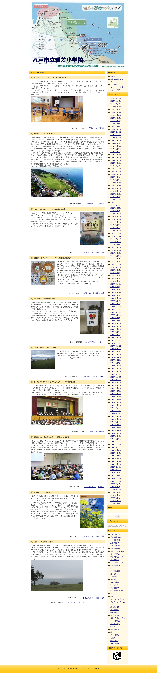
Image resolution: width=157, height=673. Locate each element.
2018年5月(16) (115, 326)
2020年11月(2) (115, 264)
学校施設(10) (114, 627)
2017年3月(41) (115, 366)
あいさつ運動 (115, 90)
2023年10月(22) (115, 171)
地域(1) (112, 638)
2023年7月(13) (115, 180)
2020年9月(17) (115, 270)
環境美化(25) (114, 607)
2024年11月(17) (115, 135)
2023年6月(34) (115, 183)
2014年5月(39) (115, 461)
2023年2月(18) (115, 194)
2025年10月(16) (115, 104)
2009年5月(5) (115, 504)
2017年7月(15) (115, 354)
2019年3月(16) (115, 298)
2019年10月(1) (115, 284)
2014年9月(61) (115, 450)
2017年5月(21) (115, 360)
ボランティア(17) (116, 562)
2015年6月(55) (115, 425)
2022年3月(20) (115, 225)
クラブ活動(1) (115, 644)
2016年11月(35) (115, 377)
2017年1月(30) (115, 371)
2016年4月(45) (115, 397)
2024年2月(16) (115, 160)
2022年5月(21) (115, 219)
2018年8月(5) (115, 318)
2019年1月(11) (115, 304)
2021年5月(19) (115, 253)
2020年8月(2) (115, 273)
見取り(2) (113, 596)
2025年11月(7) (115, 101)
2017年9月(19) (115, 349)
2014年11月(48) (115, 444)
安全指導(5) (114, 629)
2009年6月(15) (115, 501)
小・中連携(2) (115, 621)
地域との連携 (99, 293)
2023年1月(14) (115, 197)
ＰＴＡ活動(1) (115, 624)
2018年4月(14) (115, 329)
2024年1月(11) (115, 163)
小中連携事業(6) (116, 540)
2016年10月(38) (115, 380)
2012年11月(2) (115, 470)
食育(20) (113, 579)
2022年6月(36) (115, 216)
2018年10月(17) (115, 312)
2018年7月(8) (115, 321)
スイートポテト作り (117, 87)
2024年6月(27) (115, 149)
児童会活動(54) (115, 537)
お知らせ (101, 203)
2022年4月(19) (115, 222)
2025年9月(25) (115, 107)
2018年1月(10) (115, 337)
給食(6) (112, 568)
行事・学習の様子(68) (118, 618)
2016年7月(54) (115, 388)
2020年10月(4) (115, 267)
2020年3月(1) (115, 281)
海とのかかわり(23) (117, 599)
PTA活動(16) (114, 577)
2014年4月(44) (115, 464)
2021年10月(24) (115, 239)
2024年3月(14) (115, 157)
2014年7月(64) (115, 456)
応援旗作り (114, 84)
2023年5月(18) (115, 185)
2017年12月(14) (115, 340)
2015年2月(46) (115, 436)
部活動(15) (114, 585)
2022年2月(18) (115, 228)
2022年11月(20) (115, 202)
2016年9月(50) (115, 382)
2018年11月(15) (115, 309)
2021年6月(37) (115, 250)
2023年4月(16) (115, 188)
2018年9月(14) (115, 315)
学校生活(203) (115, 571)
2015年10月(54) (115, 413)
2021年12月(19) (115, 233)
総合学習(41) (114, 543)
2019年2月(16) (115, 301)
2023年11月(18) (115, 168)
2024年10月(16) (115, 138)
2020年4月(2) (115, 278)
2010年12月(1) (115, 478)
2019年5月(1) (115, 295)
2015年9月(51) (115, 416)
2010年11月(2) (115, 481)
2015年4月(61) (115, 430)
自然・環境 (100, 252)
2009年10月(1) (115, 490)
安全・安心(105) (116, 554)
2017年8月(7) (115, 351)
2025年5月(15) (115, 118)
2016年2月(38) (115, 402)
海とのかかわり (98, 376)
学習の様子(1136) (116, 557)
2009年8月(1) (115, 495)
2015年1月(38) (115, 439)
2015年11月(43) (115, 411)
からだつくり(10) (116, 591)
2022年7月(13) (115, 214)
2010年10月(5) (115, 484)
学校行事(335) (115, 534)
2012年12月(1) (115, 467)
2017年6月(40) (115, 357)
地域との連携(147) (117, 551)
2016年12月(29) (115, 374)
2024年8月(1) (115, 143)
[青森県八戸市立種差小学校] (78, 69)
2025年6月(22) (115, 115)
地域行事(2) (114, 641)
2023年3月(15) (115, 191)
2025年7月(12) (115, 112)
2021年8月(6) (115, 244)
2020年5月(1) (115, 275)
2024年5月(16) (115, 152)
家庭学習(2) (114, 582)
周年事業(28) (114, 610)
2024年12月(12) (115, 132)
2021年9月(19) (115, 242)
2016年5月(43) (115, 394)
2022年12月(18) (115, 200)
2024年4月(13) (115, 154)
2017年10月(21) (115, 346)
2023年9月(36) (115, 174)
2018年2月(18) (115, 335)
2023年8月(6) (115, 177)
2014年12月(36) (115, 442)
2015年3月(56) (115, 433)
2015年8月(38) (115, 419)
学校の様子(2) (115, 635)
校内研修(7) (114, 560)
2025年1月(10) (115, 129)
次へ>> (81, 602)
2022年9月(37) (115, 208)
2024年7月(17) (115, 146)
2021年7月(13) (115, 247)
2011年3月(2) (115, 473)
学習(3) (112, 632)
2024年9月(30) (115, 140)
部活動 (101, 128)
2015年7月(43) (115, 422)
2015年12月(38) (115, 408)
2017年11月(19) (115, 343)
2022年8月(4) (115, 211)
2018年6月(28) (115, 323)
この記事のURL (91, 128)
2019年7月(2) (115, 290)
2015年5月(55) (115, 427)
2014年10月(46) (115, 447)
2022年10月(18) (115, 205)
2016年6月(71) (115, 391)
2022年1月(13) (115, 230)
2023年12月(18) (115, 166)
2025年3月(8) (115, 124)
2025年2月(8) (115, 126)
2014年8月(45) (115, 453)
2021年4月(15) (115, 256)
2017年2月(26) (115, 368)
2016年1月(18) (115, 405)
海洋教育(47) (114, 615)
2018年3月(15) (115, 332)
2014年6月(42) (115, 458)
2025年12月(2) (115, 98)
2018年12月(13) (115, 307)
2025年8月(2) (115, 109)
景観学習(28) (114, 613)
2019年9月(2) (115, 287)
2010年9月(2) (115, 487)
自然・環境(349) (116, 548)
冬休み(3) (113, 593)
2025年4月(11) (115, 121)
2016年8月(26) (115, 385)
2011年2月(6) (115, 475)
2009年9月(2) (115, 492)
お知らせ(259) (115, 546)
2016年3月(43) (115, 399)
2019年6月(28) (115, 292)
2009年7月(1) (115, 498)
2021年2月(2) (115, 261)
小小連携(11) (114, 588)
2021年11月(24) (115, 236)
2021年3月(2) (115, 259)
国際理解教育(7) (116, 565)
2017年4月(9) (115, 363)
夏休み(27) (114, 574)
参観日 (112, 76)
